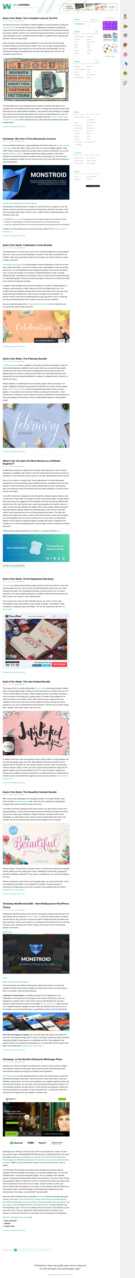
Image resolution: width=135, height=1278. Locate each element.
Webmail (79, 144)
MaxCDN (86, 190)
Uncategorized (90, 142)
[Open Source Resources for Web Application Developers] (7, 9)
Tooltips (89, 50)
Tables (89, 77)
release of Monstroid (34, 917)
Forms (76, 72)
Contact (89, 179)
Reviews (90, 131)
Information (78, 128)
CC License (91, 158)
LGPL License (92, 160)
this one (43, 1004)
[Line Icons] (110, 26)
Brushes (77, 66)
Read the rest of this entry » (14, 890)
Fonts (89, 69)
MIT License (91, 163)
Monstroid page (17, 219)
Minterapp (41, 1197)
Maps (88, 45)
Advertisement (79, 36)
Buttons (89, 66)
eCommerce (91, 122)
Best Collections (91, 118)
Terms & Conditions (78, 140)
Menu (76, 47)
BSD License (78, 158)
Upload (76, 53)
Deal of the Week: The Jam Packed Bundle (26, 681)
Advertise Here (110, 56)
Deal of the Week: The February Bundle (25, 358)
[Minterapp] (36, 1147)
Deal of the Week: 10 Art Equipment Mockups (28, 579)
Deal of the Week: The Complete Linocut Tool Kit (30, 18)
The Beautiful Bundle (22, 801)
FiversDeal (7, 585)
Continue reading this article (14, 126)
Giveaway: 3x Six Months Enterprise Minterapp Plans (32, 1059)
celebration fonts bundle (37, 304)
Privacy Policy (92, 177)
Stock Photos (79, 77)
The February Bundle (16, 389)
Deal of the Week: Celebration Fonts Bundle (27, 245)
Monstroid (7, 932)
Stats (88, 136)
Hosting (89, 125)
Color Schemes (79, 69)
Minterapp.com (9, 1076)
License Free (78, 163)
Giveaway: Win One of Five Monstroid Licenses (29, 138)
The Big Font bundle (11, 365)
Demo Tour (90, 42)
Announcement (19, 21)
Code (76, 122)
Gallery (76, 45)
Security (77, 133)
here (40, 531)
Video (89, 53)
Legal (76, 131)
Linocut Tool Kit (9, 27)
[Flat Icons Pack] (110, 48)
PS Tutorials (91, 75)
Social (89, 133)
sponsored (13, 565)
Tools (89, 139)
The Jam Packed (40, 688)
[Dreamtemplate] (110, 37)
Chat (76, 42)
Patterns (77, 75)
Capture (77, 39)
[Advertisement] (36, 1241)
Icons (89, 72)
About (76, 177)
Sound (76, 136)
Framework (78, 125)
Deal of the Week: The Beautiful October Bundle (30, 792)
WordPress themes (15, 154)
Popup (76, 50)
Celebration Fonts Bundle (13, 265)
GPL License (78, 160)
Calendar (90, 36)
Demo (5, 978)
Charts (89, 39)
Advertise (77, 179)
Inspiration (90, 128)
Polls (88, 47)
